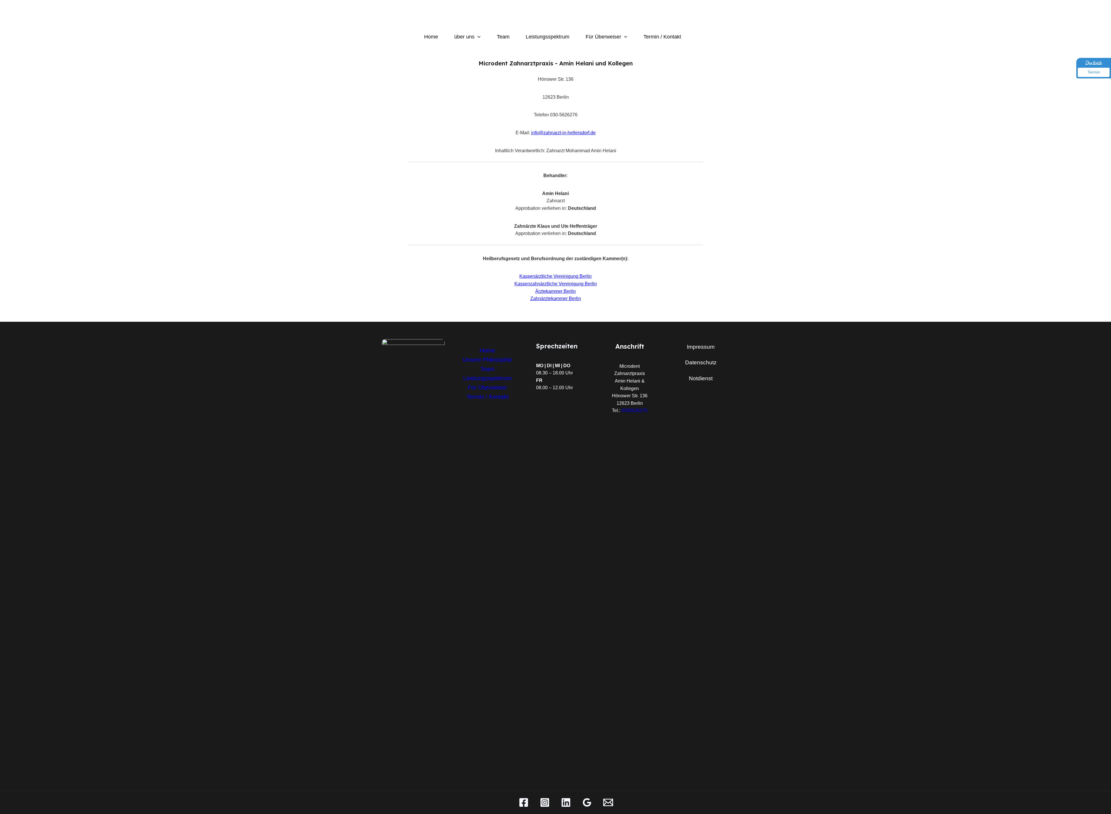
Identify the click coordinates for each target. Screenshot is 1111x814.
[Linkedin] (566, 802)
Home (431, 37)
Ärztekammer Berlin (555, 291)
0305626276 (634, 410)
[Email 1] (608, 802)
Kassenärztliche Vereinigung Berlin (555, 276)
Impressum (701, 347)
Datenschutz (701, 362)
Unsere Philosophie (487, 360)
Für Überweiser (603, 37)
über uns (464, 37)
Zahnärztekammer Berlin (555, 298)
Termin (1094, 72)
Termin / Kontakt (662, 37)
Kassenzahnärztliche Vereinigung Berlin (555, 283)
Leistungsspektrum (547, 37)
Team (503, 37)
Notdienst (701, 378)
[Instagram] (545, 802)
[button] (477, 36)
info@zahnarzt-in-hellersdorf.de (563, 132)
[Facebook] (524, 802)
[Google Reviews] (587, 802)
